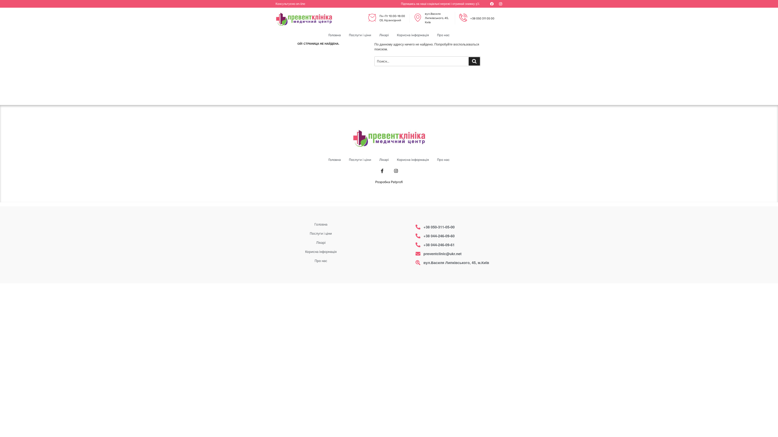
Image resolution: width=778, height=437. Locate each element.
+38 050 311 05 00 (482, 18)
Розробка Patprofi (389, 182)
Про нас (443, 35)
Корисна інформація (413, 35)
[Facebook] (492, 4)
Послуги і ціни (360, 35)
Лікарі (384, 35)
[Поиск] (474, 61)
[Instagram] (500, 4)
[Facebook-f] (382, 171)
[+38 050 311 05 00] (463, 18)
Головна (334, 35)
